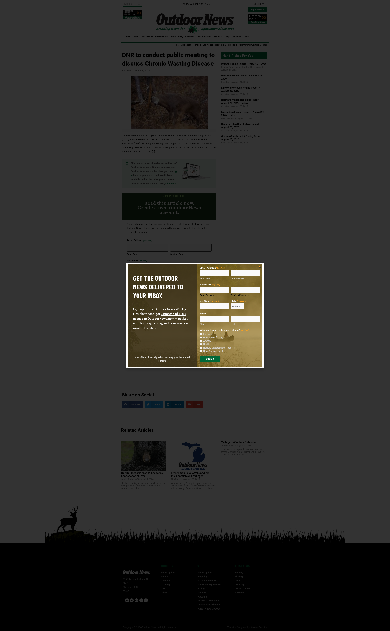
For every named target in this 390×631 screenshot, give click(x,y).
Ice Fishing (208, 334)
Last (233, 324)
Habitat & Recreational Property (219, 347)
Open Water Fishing (213, 337)
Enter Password (208, 295)
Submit (210, 358)
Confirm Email (238, 278)
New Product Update (213, 351)
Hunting (207, 344)
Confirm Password (240, 295)
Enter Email (206, 278)
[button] (259, 266)
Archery (207, 341)
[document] (195, 315)
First (202, 324)
